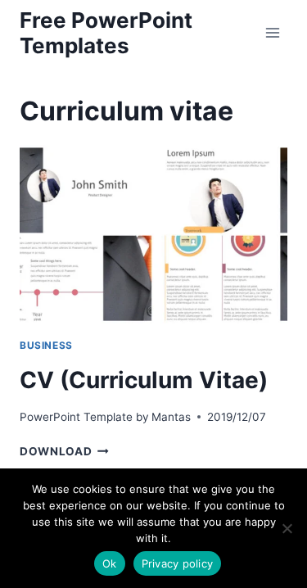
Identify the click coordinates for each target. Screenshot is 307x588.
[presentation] (153, 234)
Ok (109, 563)
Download (64, 451)
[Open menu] (272, 32)
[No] (286, 528)
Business (46, 345)
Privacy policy (178, 563)
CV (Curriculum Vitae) (144, 380)
